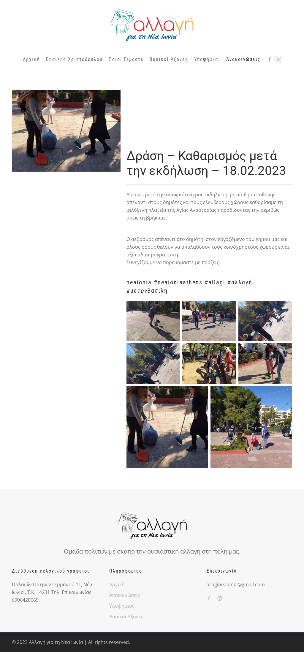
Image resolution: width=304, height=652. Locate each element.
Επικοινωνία (222, 571)
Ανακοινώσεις (124, 595)
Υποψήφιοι (207, 59)
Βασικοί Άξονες (169, 59)
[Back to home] (152, 25)
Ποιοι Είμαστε (126, 59)
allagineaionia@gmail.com (236, 584)
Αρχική (31, 59)
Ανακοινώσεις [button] (243, 59)
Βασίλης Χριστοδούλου (74, 59)
